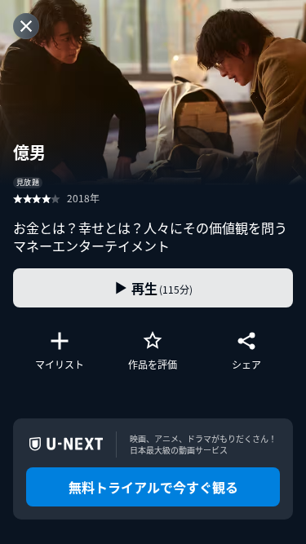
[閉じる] (26, 26)
